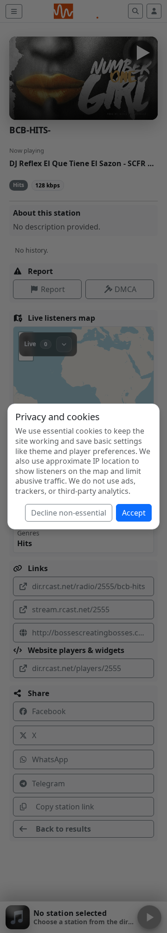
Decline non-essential (68, 513)
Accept (134, 513)
